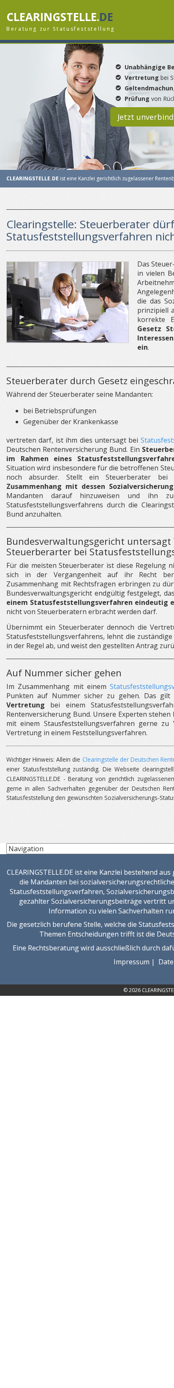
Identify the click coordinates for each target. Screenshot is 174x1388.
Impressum (132, 961)
